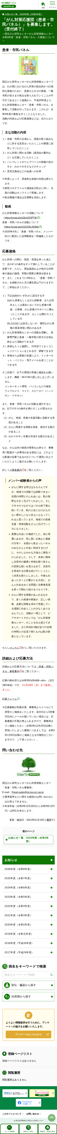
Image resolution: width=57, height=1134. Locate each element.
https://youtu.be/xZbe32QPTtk (21, 217)
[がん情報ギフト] (42, 1093)
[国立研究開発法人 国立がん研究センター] (15, 1093)
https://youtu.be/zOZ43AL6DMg (21, 227)
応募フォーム (9, 699)
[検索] (51, 974)
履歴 (49, 820)
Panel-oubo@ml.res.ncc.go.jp (28, 792)
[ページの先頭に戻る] (51, 1118)
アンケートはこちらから (28, 1034)
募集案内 (17, 470)
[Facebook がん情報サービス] (28, 1103)
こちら (15, 647)
